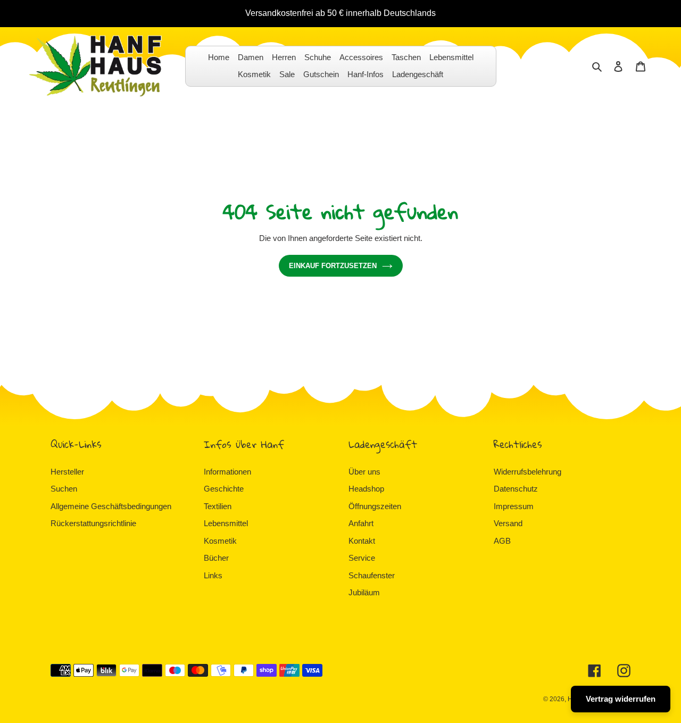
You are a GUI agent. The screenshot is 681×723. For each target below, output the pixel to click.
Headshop (366, 488)
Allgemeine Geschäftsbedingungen (111, 506)
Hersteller (67, 471)
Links (213, 575)
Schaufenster (371, 575)
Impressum (514, 506)
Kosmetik (220, 540)
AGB (502, 540)
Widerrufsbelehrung (527, 471)
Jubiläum (364, 592)
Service (361, 557)
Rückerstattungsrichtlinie (93, 523)
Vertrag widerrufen (620, 698)
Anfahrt (360, 523)
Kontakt (361, 540)
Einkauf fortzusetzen (333, 266)
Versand (508, 523)
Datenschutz (516, 488)
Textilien (217, 506)
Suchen (64, 488)
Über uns (364, 471)
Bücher (216, 557)
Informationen (227, 471)
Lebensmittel (226, 523)
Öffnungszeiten (374, 506)
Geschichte (224, 488)
